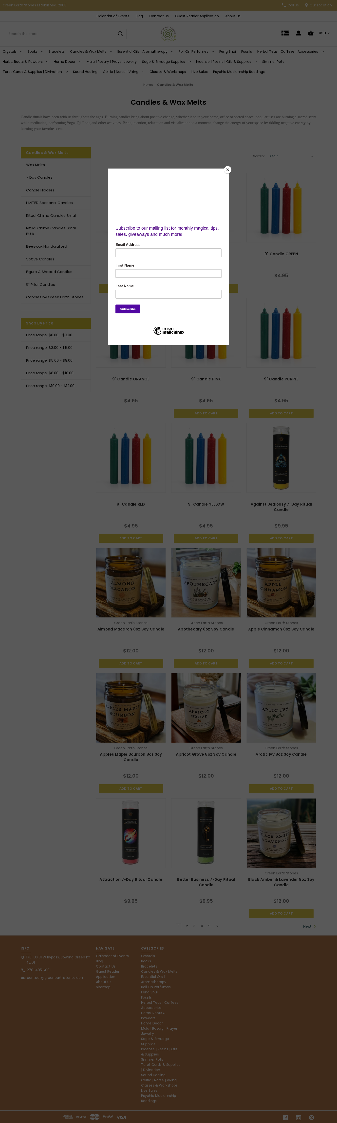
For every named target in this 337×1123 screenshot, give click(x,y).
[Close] (227, 169)
